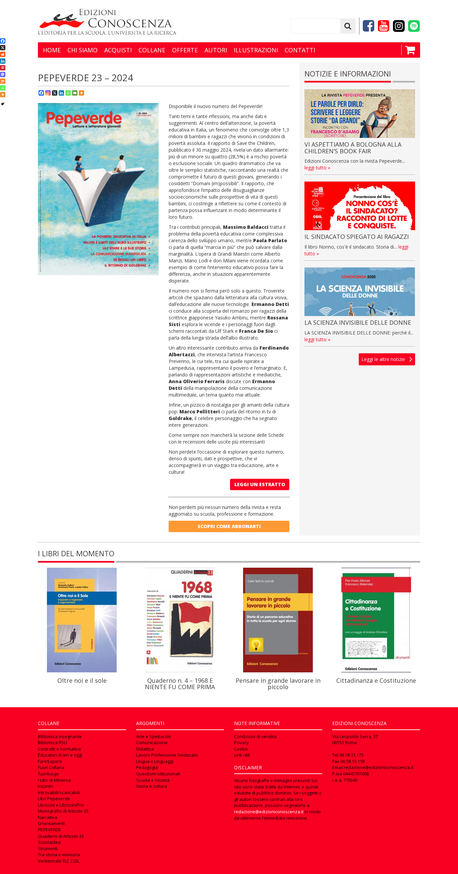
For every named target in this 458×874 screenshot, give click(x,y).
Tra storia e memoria (59, 855)
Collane (151, 50)
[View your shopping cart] (408, 50)
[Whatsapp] (68, 93)
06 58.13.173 (351, 755)
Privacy (241, 742)
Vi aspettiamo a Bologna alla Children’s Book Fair (352, 147)
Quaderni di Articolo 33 (61, 836)
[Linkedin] (61, 93)
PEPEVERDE (49, 830)
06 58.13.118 (352, 761)
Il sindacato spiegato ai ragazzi (356, 237)
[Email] (74, 93)
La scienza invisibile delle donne (357, 322)
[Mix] (2, 81)
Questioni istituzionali (158, 774)
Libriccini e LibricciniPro (61, 805)
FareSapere (50, 761)
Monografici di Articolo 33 (63, 811)
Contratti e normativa (59, 749)
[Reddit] (2, 54)
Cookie (241, 749)
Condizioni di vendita (255, 736)
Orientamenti (51, 823)
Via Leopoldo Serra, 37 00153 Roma (355, 739)
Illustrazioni (256, 50)
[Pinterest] (2, 67)
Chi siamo (82, 50)
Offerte (185, 50)
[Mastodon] (2, 74)
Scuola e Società (153, 780)
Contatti (300, 50)
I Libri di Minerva (54, 780)
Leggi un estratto (259, 484)
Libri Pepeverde (54, 798)
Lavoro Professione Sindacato (167, 755)
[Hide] (2, 104)
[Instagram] (48, 93)
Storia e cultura (151, 786)
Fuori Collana (51, 767)
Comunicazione (152, 742)
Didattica (145, 749)
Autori (216, 50)
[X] (54, 93)
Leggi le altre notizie (383, 359)
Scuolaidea (49, 842)
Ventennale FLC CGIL (58, 861)
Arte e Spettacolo (153, 736)
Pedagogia (147, 767)
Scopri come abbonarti (229, 526)
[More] (81, 93)
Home (52, 50)
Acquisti (118, 50)
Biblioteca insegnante (60, 736)
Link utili (242, 755)
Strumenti (48, 848)
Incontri (45, 786)
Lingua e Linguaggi (154, 761)
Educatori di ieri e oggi (60, 755)
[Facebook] (41, 93)
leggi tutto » (317, 167)
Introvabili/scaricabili (59, 792)
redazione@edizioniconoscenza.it (268, 812)
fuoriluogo (48, 774)
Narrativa (47, 817)
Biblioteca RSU (52, 742)
